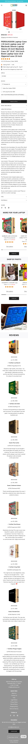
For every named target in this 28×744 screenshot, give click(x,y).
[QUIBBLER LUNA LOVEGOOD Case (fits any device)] (9, 225)
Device (3, 81)
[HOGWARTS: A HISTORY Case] (9, 272)
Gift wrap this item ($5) (9, 91)
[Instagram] (14, 715)
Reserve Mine (14, 101)
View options (9, 246)
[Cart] (26, 5)
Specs (3, 73)
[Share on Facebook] (1, 208)
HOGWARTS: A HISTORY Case (9, 282)
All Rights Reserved (14, 742)
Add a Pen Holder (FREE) (9, 88)
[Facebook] (10, 715)
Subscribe (14, 731)
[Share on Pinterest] (8, 208)
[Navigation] (1, 5)
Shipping (3, 37)
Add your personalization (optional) (12, 94)
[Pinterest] (17, 715)
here (14, 193)
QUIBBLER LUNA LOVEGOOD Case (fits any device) (9, 237)
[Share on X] (5, 208)
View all (14, 253)
